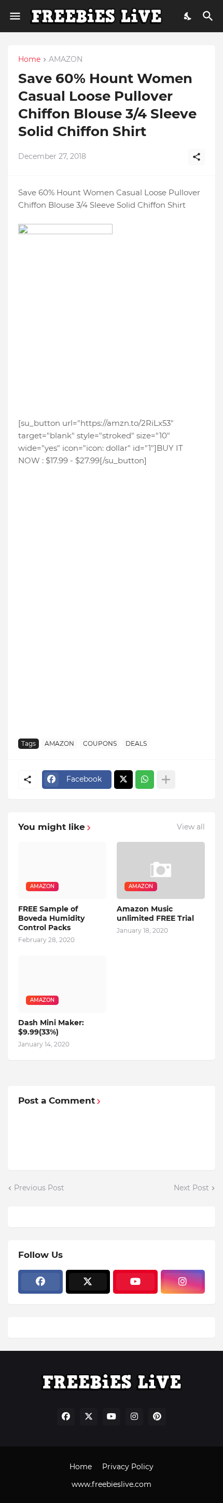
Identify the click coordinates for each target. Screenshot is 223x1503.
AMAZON (65, 60)
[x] (88, 1282)
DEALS (136, 743)
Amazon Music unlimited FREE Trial (155, 913)
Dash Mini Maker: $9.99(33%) (51, 1027)
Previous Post (39, 1187)
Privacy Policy (128, 1466)
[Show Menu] (14, 16)
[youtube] (135, 1282)
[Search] (209, 16)
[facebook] (40, 1282)
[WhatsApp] (144, 779)
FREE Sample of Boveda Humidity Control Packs (51, 918)
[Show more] (166, 779)
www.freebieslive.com (111, 1484)
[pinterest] (157, 1417)
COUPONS (100, 743)
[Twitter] (123, 779)
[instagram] (183, 1282)
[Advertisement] (111, 614)
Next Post (191, 1187)
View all (191, 826)
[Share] (196, 157)
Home (29, 60)
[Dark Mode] (188, 16)
